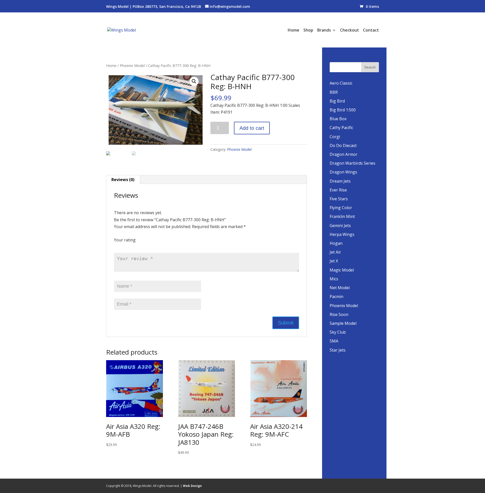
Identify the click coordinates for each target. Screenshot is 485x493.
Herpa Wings (342, 234)
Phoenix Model (132, 65)
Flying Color (341, 207)
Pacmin (336, 296)
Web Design (192, 486)
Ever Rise (338, 190)
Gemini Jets (340, 225)
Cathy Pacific (341, 127)
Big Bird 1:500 (343, 110)
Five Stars (339, 199)
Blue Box (338, 118)
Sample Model (343, 323)
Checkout (349, 30)
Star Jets (338, 350)
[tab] (123, 179)
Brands (324, 30)
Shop (308, 30)
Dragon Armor (343, 154)
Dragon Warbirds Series (352, 163)
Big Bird (337, 101)
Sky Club (338, 332)
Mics (334, 279)
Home (293, 30)
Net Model (340, 287)
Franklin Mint (342, 216)
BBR (334, 92)
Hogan (336, 243)
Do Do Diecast (343, 145)
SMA (334, 341)
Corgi (335, 136)
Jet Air (335, 252)
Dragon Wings (343, 172)
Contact (371, 30)
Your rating (125, 240)
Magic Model (342, 270)
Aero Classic (341, 83)
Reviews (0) (122, 179)
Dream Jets (340, 181)
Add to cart (251, 128)
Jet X (334, 261)
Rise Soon (339, 314)
